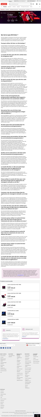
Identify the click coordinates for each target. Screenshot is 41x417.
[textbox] (33, 345)
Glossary (4, 12)
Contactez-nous (35, 356)
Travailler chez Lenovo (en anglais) (3, 369)
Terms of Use (20, 412)
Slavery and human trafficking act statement (20, 413)
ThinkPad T (2, 390)
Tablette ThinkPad (3, 394)
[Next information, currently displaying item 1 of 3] (39, 17)
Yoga (1, 397)
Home (1, 12)
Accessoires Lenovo (20, 373)
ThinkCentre (2, 400)
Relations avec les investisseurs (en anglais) (3, 359)
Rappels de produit (20, 380)
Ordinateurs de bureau (19, 367)
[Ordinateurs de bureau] (18, 9)
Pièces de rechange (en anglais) (20, 378)
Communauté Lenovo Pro (27, 359)
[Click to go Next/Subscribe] (13, 345)
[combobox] (19, 4)
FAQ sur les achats (36, 362)
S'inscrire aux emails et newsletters (28, 363)
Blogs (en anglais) (27, 371)
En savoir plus (10, 289)
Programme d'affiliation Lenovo (28, 380)
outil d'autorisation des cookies (13, 412)
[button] (37, 1)
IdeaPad (1, 395)
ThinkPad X (2, 392)
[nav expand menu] (1, 6)
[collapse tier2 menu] (31, 9)
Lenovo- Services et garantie (20, 375)
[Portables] (9, 9)
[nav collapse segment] (39, 6)
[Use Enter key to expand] (35, 4)
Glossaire (26, 385)
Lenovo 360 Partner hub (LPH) (12, 356)
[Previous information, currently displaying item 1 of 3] (2, 17)
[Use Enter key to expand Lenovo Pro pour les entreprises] (25, 1)
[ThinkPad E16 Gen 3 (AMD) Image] (3, 313)
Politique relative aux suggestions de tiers (32, 412)
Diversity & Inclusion (3, 370)
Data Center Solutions (18, 371)
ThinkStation (2, 405)
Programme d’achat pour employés (28, 383)
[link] (36, 4)
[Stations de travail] (25, 9)
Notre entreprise (2, 355)
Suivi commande (35, 359)
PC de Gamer (19, 363)
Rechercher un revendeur (27, 376)
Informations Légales (2, 366)
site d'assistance (21, 275)
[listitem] (20, 287)
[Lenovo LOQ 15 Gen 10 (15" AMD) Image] (3, 287)
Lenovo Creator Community (27, 356)
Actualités (1, 357)
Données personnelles (5, 412)
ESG (1, 372)
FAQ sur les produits (36, 361)
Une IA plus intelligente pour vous (19, 357)
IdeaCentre (2, 402)
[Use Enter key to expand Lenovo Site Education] (35, 1)
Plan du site (24, 412)
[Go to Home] (4, 4)
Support (34, 358)
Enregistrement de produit (28, 366)
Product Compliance (28, 378)
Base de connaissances (27, 387)
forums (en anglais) (28, 369)
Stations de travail (19, 368)
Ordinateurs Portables (18, 361)
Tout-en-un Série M (3, 398)
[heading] (23, 285)
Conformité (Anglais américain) (3, 363)
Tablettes (18, 364)
